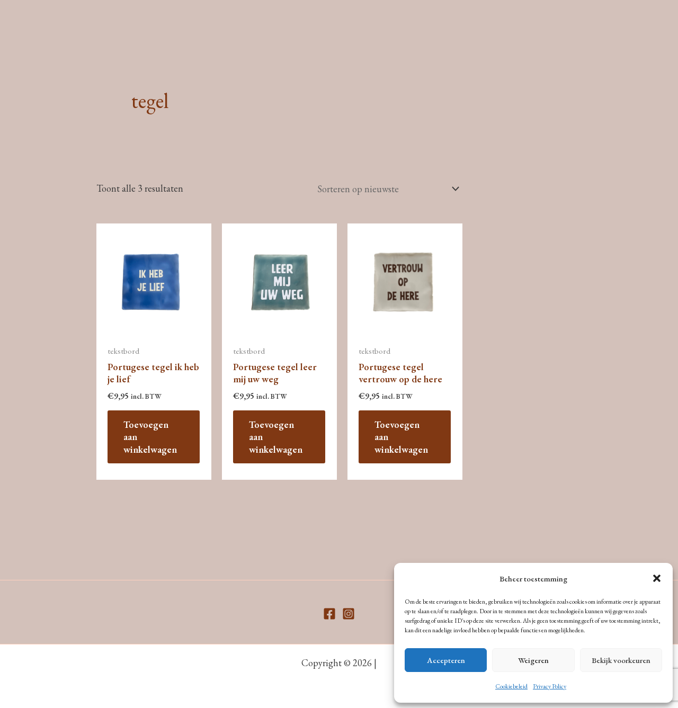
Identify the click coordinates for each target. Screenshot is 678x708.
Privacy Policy (549, 686)
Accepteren (446, 660)
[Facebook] (329, 613)
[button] (657, 578)
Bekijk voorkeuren (621, 660)
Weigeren (533, 660)
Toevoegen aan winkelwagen (150, 436)
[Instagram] (348, 613)
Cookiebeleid (511, 686)
